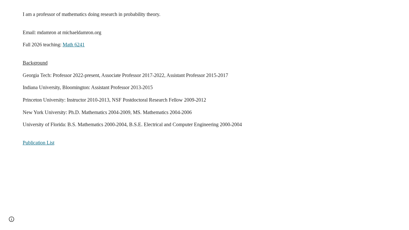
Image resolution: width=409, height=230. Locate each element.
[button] (11, 219)
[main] (204, 90)
